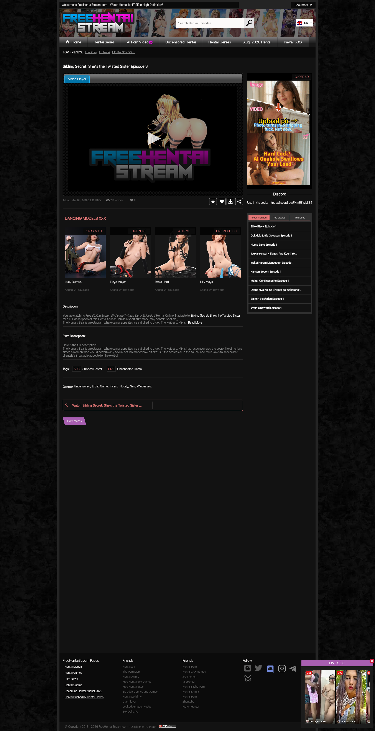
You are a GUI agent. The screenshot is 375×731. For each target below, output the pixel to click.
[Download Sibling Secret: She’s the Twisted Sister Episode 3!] (230, 201)
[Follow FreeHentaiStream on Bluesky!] (247, 678)
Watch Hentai (191, 706)
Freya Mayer (118, 282)
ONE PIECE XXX (226, 231)
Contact (151, 726)
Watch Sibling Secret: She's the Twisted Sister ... (107, 405)
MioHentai (189, 681)
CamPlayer (129, 701)
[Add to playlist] (213, 201)
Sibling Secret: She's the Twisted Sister (215, 315)
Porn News (71, 678)
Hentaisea (129, 666)
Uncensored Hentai (180, 42)
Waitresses (144, 386)
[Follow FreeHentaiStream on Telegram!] (292, 668)
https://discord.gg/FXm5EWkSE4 (290, 202)
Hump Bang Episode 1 (264, 244)
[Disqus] (153, 479)
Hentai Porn (190, 666)
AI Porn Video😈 (140, 42)
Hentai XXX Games (194, 671)
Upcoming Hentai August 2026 (83, 691)
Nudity (124, 386)
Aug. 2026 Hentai (257, 42)
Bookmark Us (303, 5)
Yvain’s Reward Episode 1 (266, 307)
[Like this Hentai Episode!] (221, 201)
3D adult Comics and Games (140, 691)
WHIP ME (184, 231)
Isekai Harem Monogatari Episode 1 (272, 262)
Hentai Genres (219, 42)
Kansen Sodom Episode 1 (266, 271)
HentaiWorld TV (132, 696)
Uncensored (82, 386)
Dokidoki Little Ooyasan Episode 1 (271, 235)
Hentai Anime (131, 676)
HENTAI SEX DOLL (123, 52)
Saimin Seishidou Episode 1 (267, 298)
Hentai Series (104, 42)
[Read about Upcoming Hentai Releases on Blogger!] (247, 668)
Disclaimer (137, 726)
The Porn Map (131, 671)
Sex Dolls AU (130, 711)
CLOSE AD (302, 77)
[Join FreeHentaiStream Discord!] (270, 669)
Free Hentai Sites (133, 686)
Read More (195, 322)
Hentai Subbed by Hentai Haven (84, 697)
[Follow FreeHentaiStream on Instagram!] (282, 668)
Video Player (77, 79)
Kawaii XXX (293, 42)
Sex (132, 386)
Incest (114, 386)
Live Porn (91, 52)
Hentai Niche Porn (194, 686)
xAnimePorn (190, 676)
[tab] (77, 79)
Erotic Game (100, 386)
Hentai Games (73, 672)
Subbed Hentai (92, 369)
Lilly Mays (206, 282)
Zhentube (188, 701)
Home (76, 42)
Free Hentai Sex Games (137, 681)
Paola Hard (162, 282)
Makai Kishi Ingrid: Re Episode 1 (270, 280)
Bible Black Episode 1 (263, 226)
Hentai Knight (191, 691)
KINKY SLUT (94, 231)
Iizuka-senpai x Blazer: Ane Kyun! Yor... (274, 253)
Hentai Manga (73, 666)
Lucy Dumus (73, 282)
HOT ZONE (139, 231)
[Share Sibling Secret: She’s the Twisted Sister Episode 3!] (239, 201)
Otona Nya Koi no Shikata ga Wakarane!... (276, 289)
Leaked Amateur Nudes (137, 706)
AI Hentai (104, 52)
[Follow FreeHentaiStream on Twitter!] (258, 668)
